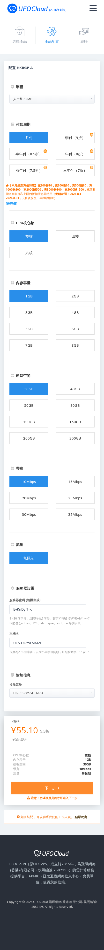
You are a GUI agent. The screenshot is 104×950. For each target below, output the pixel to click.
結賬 (84, 41)
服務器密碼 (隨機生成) (24, 600)
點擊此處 (81, 817)
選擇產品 (19, 41)
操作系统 (15, 684)
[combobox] (52, 98)
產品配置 (52, 41)
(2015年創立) (58, 9)
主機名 (14, 633)
